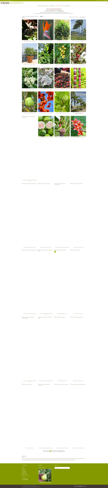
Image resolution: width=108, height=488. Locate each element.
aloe (43, 458)
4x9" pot (28, 458)
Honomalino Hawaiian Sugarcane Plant (78, 247)
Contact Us (97, 0)
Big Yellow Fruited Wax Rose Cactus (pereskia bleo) (46, 380)
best (55, 458)
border (57, 458)
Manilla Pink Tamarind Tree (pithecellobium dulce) (78, 64)
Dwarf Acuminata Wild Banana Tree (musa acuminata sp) (62, 138)
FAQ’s (100, 0)
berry (53, 458)
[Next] (64, 451)
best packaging (24, 471)
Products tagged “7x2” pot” (32, 16)
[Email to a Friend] (25, 479)
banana (51, 458)
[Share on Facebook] (22, 479)
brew (63, 458)
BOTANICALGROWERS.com (54, 11)
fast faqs (23, 467)
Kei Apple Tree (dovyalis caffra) (78, 313)
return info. (23, 469)
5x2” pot (31, 458)
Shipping (102, 0)
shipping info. (24, 470)
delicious (75, 458)
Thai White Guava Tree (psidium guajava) (46, 64)
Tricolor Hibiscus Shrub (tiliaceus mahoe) (45, 89)
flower (83, 458)
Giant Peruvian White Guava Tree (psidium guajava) (46, 137)
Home (23, 16)
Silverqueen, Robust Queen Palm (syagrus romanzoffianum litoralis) (78, 113)
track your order (24, 472)
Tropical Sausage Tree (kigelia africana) (62, 313)
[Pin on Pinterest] (27, 479)
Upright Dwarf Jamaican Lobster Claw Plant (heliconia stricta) (30, 180)
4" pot (26, 458)
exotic (81, 458)
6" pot (34, 458)
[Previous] (44, 451)
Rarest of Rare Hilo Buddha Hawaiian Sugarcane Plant (78, 89)
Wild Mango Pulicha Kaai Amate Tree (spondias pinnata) (62, 65)
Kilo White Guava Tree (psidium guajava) (78, 380)
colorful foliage (71, 458)
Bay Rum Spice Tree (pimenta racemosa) (46, 247)
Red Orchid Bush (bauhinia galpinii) (62, 380)
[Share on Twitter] (24, 479)
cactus (65, 458)
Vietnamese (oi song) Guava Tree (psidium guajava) (29, 313)
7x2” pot (36, 458)
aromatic (45, 458)
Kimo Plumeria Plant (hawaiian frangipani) (78, 137)
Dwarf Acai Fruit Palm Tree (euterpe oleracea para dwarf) (45, 314)
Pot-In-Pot (62, 5)
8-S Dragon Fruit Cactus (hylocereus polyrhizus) (29, 247)
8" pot (39, 458)
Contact (30, 485)
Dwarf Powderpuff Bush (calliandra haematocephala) (62, 247)
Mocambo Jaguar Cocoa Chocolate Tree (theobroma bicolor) (29, 381)
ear (77, 458)
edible (79, 458)
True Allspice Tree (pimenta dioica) (29, 89)
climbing (68, 458)
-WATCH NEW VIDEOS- (67, 5)
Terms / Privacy (34, 485)
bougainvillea (60, 458)
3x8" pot (23, 458)
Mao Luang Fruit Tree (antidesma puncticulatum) (62, 89)
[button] (105, 0)
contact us (23, 468)
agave (41, 458)
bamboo (48, 458)
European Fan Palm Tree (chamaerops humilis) (30, 64)
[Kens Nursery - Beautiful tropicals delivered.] (13, 3)
